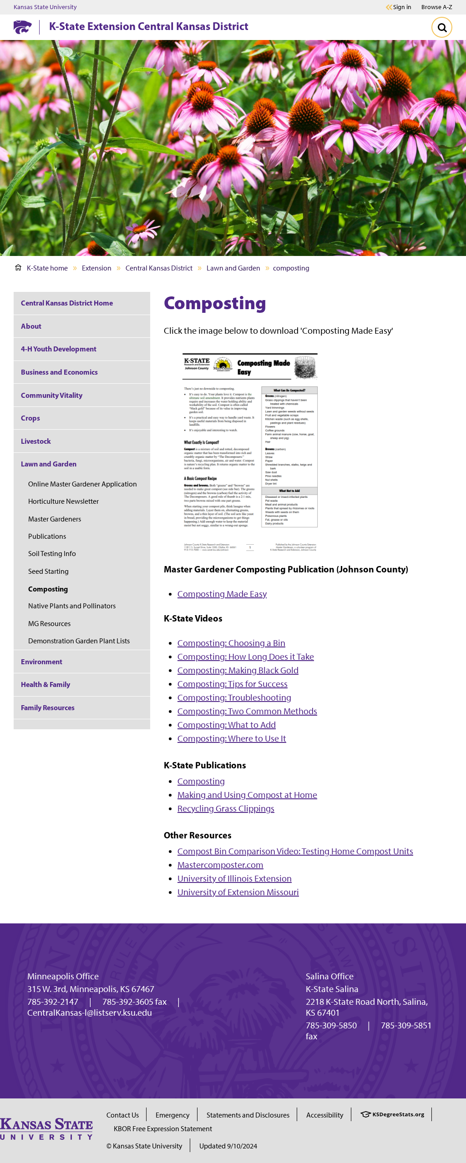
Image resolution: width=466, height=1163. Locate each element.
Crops (30, 417)
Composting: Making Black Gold (238, 670)
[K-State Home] (23, 27)
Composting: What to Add (226, 724)
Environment (41, 661)
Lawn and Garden (233, 268)
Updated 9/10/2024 (228, 1146)
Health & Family (45, 684)
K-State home (47, 268)
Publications (47, 536)
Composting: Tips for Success (232, 683)
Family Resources (48, 707)
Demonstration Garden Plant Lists (79, 641)
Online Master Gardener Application (82, 484)
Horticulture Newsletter (63, 501)
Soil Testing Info (52, 553)
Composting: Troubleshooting (234, 697)
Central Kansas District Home (67, 302)
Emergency (173, 1115)
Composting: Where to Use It (231, 738)
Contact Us (122, 1115)
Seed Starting (48, 571)
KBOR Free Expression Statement (163, 1128)
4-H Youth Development (58, 348)
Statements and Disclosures (248, 1115)
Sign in (402, 7)
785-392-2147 (52, 1001)
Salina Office (330, 976)
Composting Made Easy (222, 593)
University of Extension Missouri (238, 892)
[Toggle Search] (441, 27)
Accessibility (325, 1115)
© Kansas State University (144, 1146)
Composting (201, 781)
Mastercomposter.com (220, 864)
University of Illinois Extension (234, 878)
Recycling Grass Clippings (225, 808)
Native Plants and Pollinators (72, 606)
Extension (96, 268)
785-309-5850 (331, 1025)
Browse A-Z (436, 7)
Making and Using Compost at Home (247, 794)
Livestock (36, 441)
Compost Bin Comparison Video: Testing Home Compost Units (295, 851)
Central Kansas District (159, 268)
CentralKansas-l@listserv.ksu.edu (89, 1012)
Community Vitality (51, 395)
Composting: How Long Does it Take (245, 656)
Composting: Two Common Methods (247, 711)
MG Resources (49, 623)
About (31, 326)
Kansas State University (45, 7)
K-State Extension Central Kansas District (148, 26)
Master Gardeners (54, 519)
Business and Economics (59, 371)
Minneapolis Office (63, 976)
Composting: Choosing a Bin (231, 642)
